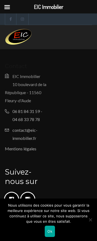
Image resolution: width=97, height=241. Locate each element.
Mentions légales (20, 148)
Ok (49, 231)
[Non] (90, 219)
